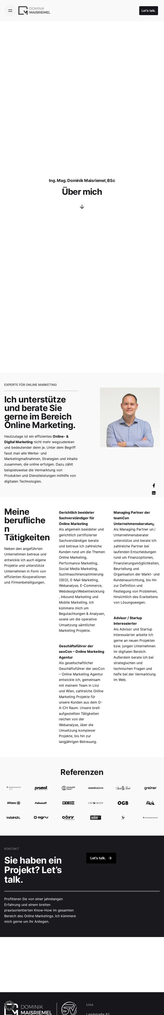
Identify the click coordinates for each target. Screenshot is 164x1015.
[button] (9, 1005)
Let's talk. (149, 10)
